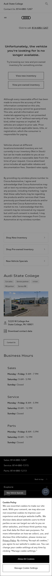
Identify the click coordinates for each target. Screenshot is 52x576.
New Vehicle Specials (15, 492)
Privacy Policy (9, 540)
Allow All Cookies (26, 559)
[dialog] (26, 537)
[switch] (45, 491)
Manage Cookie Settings (26, 568)
